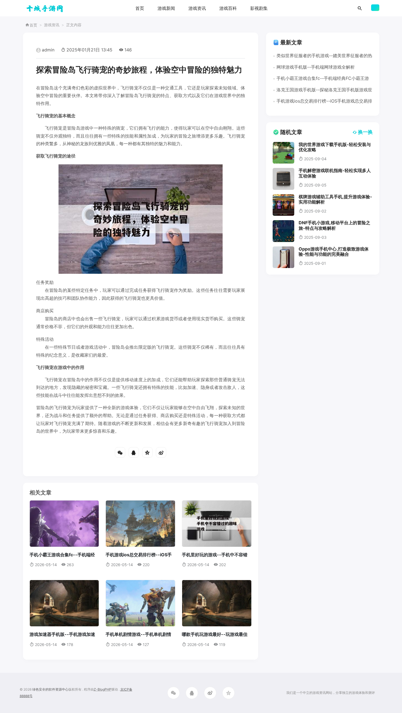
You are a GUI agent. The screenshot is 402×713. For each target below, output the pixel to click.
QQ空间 (147, 452)
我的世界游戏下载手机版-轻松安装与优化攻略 (335, 147)
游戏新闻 (166, 8)
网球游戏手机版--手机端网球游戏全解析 (315, 67)
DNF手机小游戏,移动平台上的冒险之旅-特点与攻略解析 (334, 225)
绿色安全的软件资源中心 (50, 689)
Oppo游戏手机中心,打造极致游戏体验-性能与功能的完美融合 (334, 251)
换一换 (365, 132)
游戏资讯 (197, 8)
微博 (161, 452)
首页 (139, 8)
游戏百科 (228, 8)
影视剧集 (259, 8)
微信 (120, 452)
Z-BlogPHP (102, 689)
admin (48, 50)
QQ (134, 452)
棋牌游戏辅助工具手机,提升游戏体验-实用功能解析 (335, 199)
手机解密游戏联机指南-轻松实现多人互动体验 (335, 173)
